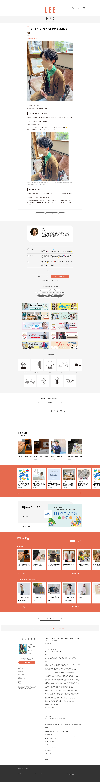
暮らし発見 (47, 658)
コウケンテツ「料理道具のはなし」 (58, 694)
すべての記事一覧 (54, 640)
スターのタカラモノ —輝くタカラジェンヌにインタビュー (64, 672)
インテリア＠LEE (48, 694)
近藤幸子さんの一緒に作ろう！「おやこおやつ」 (53, 690)
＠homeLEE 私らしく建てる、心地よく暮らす (53, 665)
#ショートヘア (61, 213)
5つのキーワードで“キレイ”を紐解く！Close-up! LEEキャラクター (56, 666)
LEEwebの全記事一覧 (76, 573)
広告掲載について (20, 668)
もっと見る (51, 270)
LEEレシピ (22, 8)
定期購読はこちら (27, 662)
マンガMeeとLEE (74, 694)
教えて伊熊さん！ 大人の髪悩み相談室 (51, 679)
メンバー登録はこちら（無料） (60, 276)
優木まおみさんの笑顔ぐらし (50, 697)
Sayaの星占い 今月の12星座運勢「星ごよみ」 (72, 669)
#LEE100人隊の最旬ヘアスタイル (51, 213)
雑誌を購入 (29, 653)
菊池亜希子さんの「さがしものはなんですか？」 (67, 689)
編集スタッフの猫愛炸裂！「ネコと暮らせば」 (53, 687)
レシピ (78, 541)
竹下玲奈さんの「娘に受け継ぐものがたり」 (52, 686)
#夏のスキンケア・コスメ (60, 292)
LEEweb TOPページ (50, 618)
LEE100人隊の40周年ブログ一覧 (50, 738)
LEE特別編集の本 (56, 646)
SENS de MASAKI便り (49, 693)
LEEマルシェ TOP (48, 718)
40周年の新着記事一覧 (74, 736)
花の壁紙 (56, 689)
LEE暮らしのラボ (69, 668)
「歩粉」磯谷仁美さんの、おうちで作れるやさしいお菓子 (54, 691)
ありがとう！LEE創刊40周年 (74, 693)
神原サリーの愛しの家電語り (50, 684)
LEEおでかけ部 (62, 668)
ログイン (39, 276)
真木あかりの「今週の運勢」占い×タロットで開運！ (54, 683)
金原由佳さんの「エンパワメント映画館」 (52, 704)
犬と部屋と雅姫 (74, 682)
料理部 (74, 657)
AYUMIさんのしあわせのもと (70, 691)
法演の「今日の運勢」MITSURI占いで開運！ (64, 682)
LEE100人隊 (27, 8)
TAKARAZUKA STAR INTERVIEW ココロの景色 (68, 671)
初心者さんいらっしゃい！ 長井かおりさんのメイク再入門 (55, 698)
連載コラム (32, 8)
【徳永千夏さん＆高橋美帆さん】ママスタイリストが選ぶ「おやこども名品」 (68, 664)
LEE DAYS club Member (69, 724)
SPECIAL (47, 640)
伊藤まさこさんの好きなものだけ (50, 696)
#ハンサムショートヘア (40, 213)
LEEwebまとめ (56, 668)
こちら (31, 688)
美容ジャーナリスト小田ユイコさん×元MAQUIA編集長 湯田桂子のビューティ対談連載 (59, 701)
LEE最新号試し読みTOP (49, 646)
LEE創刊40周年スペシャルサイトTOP (51, 736)
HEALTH (66, 638)
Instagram (51, 411)
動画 (37, 8)
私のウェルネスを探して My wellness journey (64, 684)
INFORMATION (68, 709)
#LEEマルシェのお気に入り (58, 294)
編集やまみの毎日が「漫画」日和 (67, 687)
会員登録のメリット (52, 756)
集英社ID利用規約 (20, 671)
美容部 (28, 26)
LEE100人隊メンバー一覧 (72, 658)
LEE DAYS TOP (47, 724)
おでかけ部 (77, 657)
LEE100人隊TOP (48, 657)
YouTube (58, 411)
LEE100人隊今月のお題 (54, 658)
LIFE (62, 638)
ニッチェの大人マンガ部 (65, 673)
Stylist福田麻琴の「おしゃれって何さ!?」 (52, 671)
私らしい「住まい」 (55, 729)
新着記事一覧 (57, 731)
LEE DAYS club (61, 724)
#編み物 (52, 289)
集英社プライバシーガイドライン (23, 677)
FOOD (58, 638)
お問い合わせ (50, 402)
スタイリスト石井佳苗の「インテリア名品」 (52, 673)
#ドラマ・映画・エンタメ (42, 294)
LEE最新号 (17, 8)
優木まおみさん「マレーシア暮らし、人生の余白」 (71, 676)
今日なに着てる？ (61, 657)
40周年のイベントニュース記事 (64, 736)
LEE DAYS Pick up (54, 724)
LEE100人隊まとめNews (63, 658)
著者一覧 (52, 664)
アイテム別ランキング (76, 606)
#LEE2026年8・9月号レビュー (56, 297)
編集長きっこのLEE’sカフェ (49, 689)
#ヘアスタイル (41, 297)
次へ (24, 493)
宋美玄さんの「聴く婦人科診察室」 (71, 698)
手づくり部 (70, 657)
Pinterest (61, 411)
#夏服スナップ (51, 292)
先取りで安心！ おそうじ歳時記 (50, 678)
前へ (18, 493)
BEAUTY (53, 638)
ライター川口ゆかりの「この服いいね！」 (67, 675)
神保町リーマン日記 (75, 683)
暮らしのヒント (47, 680)
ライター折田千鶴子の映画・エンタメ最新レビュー (53, 676)
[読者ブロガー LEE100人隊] (50, 19)
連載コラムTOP (47, 664)
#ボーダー (50, 294)
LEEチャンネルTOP (48, 709)
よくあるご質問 (20, 670)
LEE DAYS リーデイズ (72, 666)
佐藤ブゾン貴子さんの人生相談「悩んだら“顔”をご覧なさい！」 (67, 696)
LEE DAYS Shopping (77, 724)
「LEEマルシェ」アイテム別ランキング (58, 718)
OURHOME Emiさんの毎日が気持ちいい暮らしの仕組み (54, 669)
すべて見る (78, 492)
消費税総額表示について (21, 678)
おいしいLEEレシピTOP (49, 651)
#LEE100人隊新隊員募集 (45, 289)
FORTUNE (77, 638)
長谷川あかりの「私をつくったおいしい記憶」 (70, 690)
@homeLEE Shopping (64, 731)
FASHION (48, 638)
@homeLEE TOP (48, 729)
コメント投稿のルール (21, 675)
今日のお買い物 (54, 657)
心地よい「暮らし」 (63, 729)
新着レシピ (56, 651)
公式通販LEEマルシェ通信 (61, 678)
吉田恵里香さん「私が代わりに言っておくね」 (74, 678)
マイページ (63, 756)
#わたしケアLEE (64, 665)
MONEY (71, 638)
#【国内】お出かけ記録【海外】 (41, 292)
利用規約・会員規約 (21, 674)
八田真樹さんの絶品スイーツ (60, 697)
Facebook (48, 411)
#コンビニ (57, 289)
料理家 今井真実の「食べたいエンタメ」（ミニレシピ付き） (69, 679)
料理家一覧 (60, 651)
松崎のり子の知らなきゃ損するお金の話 (58, 680)
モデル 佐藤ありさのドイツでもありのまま (52, 675)
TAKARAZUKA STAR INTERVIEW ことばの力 (61, 693)
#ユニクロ (47, 297)
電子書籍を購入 (30, 652)
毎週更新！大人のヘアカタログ (50, 682)
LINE (64, 411)
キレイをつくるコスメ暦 (49, 672)
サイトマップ (20, 667)
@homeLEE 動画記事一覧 (49, 731)
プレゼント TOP (48, 747)
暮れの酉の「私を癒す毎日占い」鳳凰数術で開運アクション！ (55, 700)
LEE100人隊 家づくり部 (71, 729)
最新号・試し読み (30, 650)
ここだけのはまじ (67, 694)
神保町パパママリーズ (67, 683)
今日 (72, 541)
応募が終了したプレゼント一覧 (57, 747)
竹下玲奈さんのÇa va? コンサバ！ (67, 686)
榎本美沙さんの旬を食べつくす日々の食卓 (73, 680)
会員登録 (46, 756)
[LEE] (50, 10)
